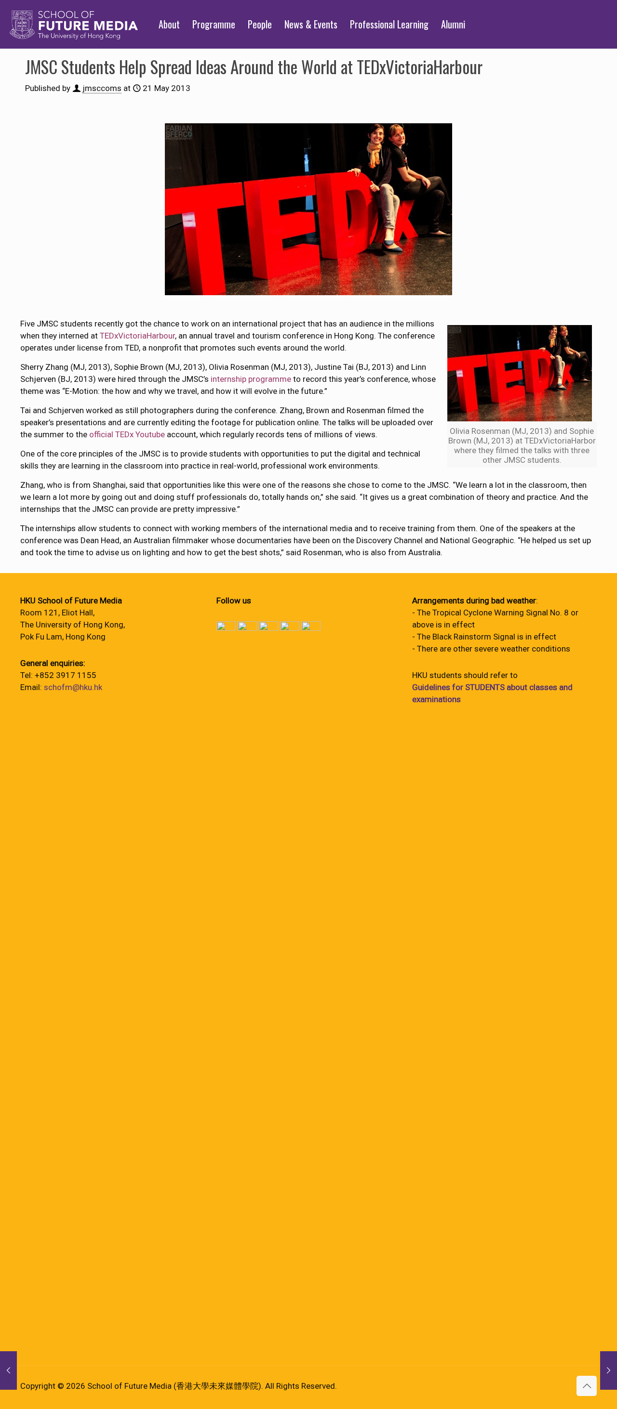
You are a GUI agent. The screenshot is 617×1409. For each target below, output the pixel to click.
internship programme (251, 379)
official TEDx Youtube (127, 434)
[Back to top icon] (587, 1386)
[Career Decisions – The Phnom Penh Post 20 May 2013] (8, 1370)
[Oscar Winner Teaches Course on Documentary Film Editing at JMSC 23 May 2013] (608, 1370)
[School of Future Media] (74, 24)
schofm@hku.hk (73, 687)
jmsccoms (101, 88)
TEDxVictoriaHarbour (137, 335)
